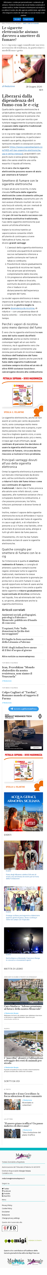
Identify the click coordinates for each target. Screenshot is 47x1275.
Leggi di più (28, 19)
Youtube (6, 1193)
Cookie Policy (7, 1208)
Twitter (6, 1189)
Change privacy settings (11, 1218)
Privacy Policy (7, 1205)
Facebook (7, 1191)
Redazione (6, 1215)
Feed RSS (6, 1196)
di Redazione (8, 86)
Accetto (17, 19)
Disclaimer (6, 1212)
